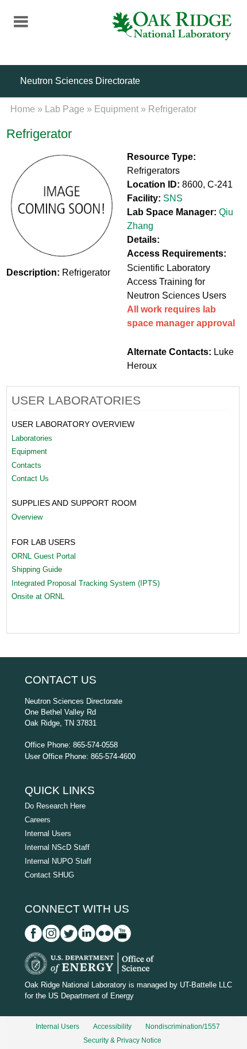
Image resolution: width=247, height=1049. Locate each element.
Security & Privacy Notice (122, 1040)
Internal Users (48, 833)
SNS (173, 198)
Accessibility (112, 1027)
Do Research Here (55, 806)
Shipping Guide (36, 569)
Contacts (26, 465)
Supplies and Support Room (74, 503)
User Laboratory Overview (72, 424)
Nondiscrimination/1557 (182, 1027)
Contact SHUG (49, 875)
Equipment (116, 109)
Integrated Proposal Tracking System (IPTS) (85, 583)
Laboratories (31, 438)
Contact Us (30, 478)
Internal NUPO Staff (58, 861)
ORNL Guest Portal (43, 556)
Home (22, 109)
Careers (38, 819)
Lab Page (64, 109)
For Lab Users (43, 542)
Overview (27, 517)
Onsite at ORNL (37, 596)
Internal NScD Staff (57, 847)
